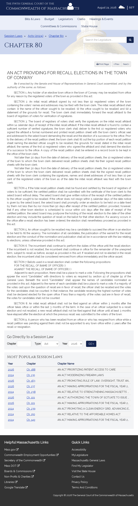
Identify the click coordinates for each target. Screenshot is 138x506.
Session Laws (13, 36)
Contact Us (78, 476)
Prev (117, 64)
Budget (49, 19)
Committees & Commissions (59, 26)
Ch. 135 (31, 375)
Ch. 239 (31, 408)
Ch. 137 (31, 386)
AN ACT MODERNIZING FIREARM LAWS (81, 375)
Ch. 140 (31, 419)
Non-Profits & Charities (17, 476)
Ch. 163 (31, 380)
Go (92, 343)
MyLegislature (80, 455)
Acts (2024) (35, 36)
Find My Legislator (82, 465)
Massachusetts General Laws (88, 460)
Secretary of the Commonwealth (23, 460)
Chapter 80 (56, 36)
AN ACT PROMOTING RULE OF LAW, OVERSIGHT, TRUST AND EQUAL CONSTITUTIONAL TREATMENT (94, 380)
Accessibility (79, 449)
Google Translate (14, 487)
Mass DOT (10, 465)
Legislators (66, 19)
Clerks (81, 19)
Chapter (11, 343)
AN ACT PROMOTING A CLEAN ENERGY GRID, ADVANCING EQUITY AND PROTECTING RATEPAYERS (94, 408)
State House (89, 26)
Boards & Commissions (18, 471)
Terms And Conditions (85, 487)
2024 (11, 375)
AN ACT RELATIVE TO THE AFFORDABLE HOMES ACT (89, 414)
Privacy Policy (80, 482)
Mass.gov (10, 449)
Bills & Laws (32, 19)
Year (64, 343)
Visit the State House (83, 471)
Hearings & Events (101, 19)
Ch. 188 (31, 369)
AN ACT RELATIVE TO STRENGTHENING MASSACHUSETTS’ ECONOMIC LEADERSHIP (94, 391)
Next (125, 64)
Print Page (103, 64)
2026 (11, 369)
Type (38, 343)
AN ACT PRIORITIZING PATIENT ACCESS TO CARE (87, 369)
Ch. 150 (31, 414)
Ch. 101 (31, 397)
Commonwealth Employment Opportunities (30, 455)
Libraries (9, 482)
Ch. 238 (31, 391)
